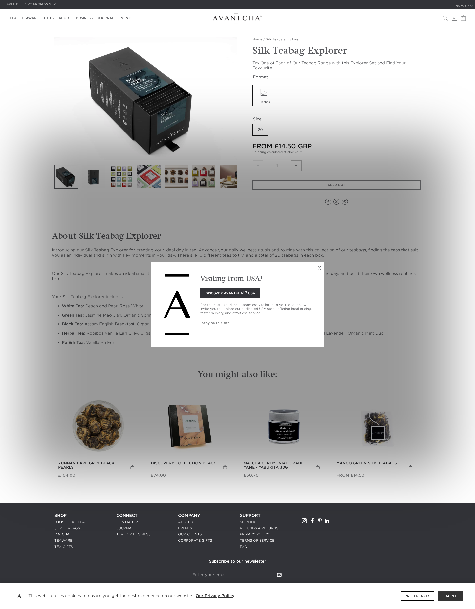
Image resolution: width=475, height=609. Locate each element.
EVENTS (125, 18)
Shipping (259, 152)
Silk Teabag (97, 250)
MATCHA (62, 534)
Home (257, 39)
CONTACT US (127, 522)
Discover (230, 293)
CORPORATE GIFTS (195, 540)
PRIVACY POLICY (254, 534)
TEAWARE (30, 18)
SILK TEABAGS (67, 528)
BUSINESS (84, 18)
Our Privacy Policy (215, 595)
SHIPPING (248, 522)
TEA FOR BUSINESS (133, 534)
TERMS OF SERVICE (257, 540)
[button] (445, 18)
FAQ (243, 547)
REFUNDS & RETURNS (259, 528)
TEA (13, 18)
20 (260, 129)
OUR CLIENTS (190, 534)
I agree (450, 596)
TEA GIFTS (63, 547)
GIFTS (49, 18)
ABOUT (65, 18)
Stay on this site (216, 323)
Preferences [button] (417, 596)
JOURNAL (105, 18)
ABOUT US (187, 522)
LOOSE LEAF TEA (69, 522)
